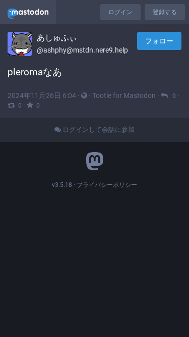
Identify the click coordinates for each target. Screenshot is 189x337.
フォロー (159, 41)
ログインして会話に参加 (98, 129)
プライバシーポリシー (107, 184)
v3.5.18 (62, 184)
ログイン (120, 12)
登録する (165, 12)
